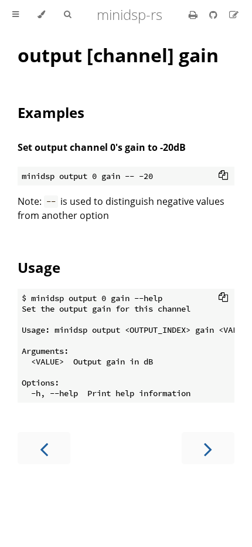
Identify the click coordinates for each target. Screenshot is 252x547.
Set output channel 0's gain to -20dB (102, 147)
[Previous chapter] (44, 448)
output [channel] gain (118, 54)
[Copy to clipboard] (223, 175)
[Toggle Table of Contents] (15, 14)
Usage (39, 267)
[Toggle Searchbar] (67, 14)
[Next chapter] (208, 448)
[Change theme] (41, 14)
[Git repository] (214, 14)
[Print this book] (194, 14)
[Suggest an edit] (233, 14)
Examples (51, 112)
